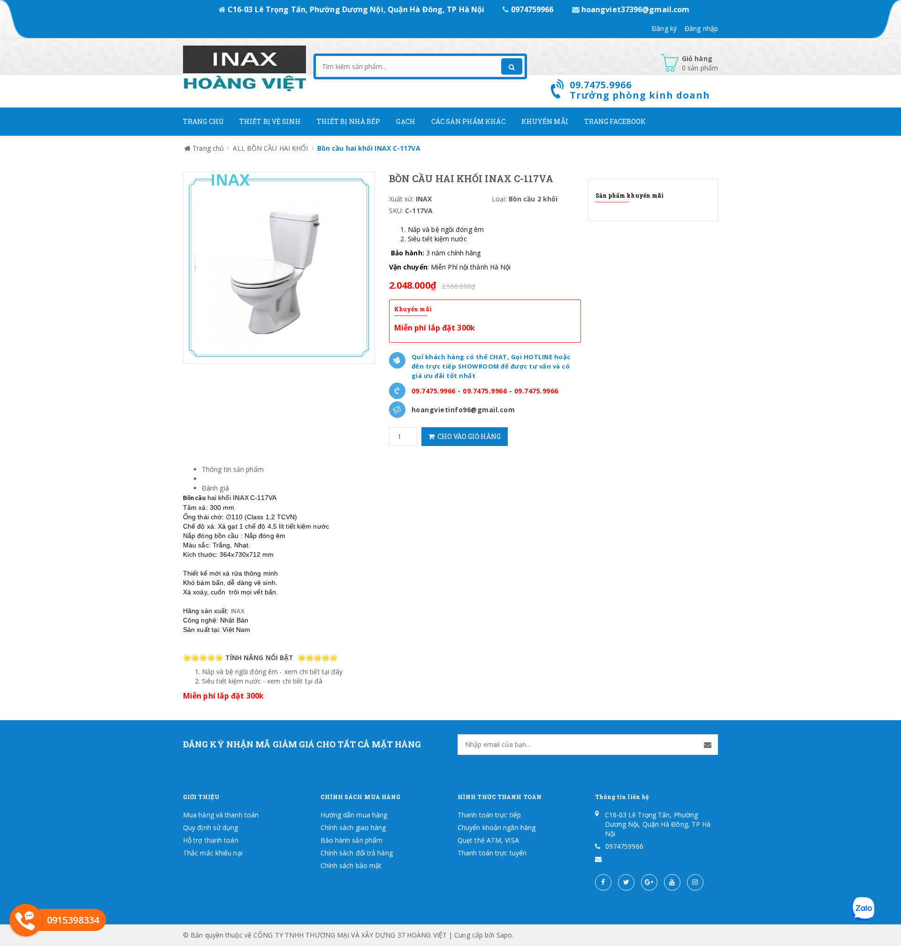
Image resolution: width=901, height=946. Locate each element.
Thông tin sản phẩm (233, 469)
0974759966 (532, 9)
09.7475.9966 (434, 390)
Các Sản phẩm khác (468, 121)
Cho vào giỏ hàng (468, 436)
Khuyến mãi (544, 121)
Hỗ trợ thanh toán (210, 840)
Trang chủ (203, 121)
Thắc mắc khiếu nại (213, 852)
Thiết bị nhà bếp (349, 121)
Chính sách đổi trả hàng (357, 852)
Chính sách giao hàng (353, 827)
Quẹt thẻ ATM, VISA (488, 840)
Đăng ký (664, 28)
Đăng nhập (701, 28)
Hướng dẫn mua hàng (354, 814)
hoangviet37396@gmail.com (635, 9)
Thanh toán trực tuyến (492, 852)
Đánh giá (215, 488)
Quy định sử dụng (210, 827)
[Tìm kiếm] (511, 66)
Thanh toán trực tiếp (489, 814)
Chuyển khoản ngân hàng (496, 827)
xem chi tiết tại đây (313, 671)
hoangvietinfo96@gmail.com (463, 409)
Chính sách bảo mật (351, 865)
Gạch (405, 121)
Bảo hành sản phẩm (352, 840)
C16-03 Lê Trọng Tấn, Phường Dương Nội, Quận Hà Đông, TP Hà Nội (356, 9)
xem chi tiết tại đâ (294, 681)
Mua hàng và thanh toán (221, 814)
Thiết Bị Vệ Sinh (270, 121)
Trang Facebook (615, 121)
